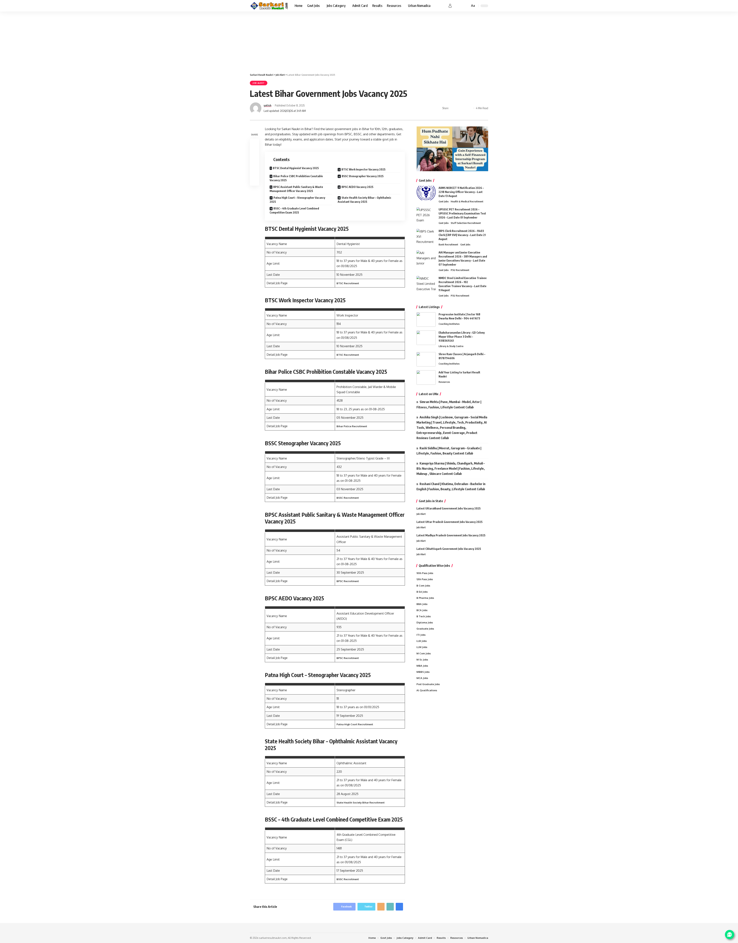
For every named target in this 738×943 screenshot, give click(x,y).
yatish (267, 105)
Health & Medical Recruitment (467, 201)
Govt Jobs (444, 201)
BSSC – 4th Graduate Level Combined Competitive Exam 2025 (294, 210)
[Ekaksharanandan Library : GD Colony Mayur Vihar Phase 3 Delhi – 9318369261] (426, 338)
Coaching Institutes (449, 323)
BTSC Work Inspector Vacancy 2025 (364, 169)
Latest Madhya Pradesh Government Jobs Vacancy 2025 (450, 535)
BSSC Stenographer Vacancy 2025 (363, 176)
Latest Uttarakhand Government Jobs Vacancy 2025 (448, 508)
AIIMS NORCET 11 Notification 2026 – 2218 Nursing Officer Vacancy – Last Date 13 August (461, 192)
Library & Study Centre (451, 346)
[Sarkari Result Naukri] (269, 6)
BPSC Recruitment (348, 581)
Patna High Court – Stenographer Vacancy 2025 (297, 199)
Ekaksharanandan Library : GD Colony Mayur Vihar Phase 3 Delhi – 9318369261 (462, 336)
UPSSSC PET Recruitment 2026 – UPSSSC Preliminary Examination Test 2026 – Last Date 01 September (462, 213)
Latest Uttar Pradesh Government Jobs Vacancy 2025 (449, 521)
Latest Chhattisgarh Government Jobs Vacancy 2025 (448, 548)
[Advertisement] (369, 40)
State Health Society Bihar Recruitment (361, 802)
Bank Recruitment (448, 244)
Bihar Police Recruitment (352, 426)
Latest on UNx (428, 394)
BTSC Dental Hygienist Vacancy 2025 (296, 168)
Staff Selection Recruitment (466, 222)
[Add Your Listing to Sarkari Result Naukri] (426, 377)
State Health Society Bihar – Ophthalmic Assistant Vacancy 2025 (364, 199)
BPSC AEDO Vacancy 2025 (357, 187)
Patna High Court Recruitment (355, 724)
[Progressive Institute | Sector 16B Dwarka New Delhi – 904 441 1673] (426, 319)
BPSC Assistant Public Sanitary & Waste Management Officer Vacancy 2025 (296, 189)
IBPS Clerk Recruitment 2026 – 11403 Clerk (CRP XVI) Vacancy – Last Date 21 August (462, 235)
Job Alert (258, 83)
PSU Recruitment (460, 270)
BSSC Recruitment (348, 497)
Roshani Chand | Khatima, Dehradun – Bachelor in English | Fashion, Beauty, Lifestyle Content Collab (450, 486)
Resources (444, 381)
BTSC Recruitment (348, 283)
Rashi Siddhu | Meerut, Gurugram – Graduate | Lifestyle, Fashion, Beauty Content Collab (448, 450)
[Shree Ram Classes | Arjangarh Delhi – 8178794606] (426, 359)
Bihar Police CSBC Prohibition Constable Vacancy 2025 (296, 178)
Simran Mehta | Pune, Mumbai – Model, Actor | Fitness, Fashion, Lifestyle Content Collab (448, 404)
